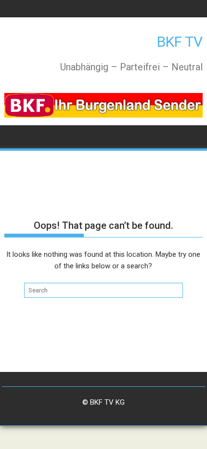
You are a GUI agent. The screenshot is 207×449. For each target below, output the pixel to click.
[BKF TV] (13, 135)
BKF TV (180, 41)
